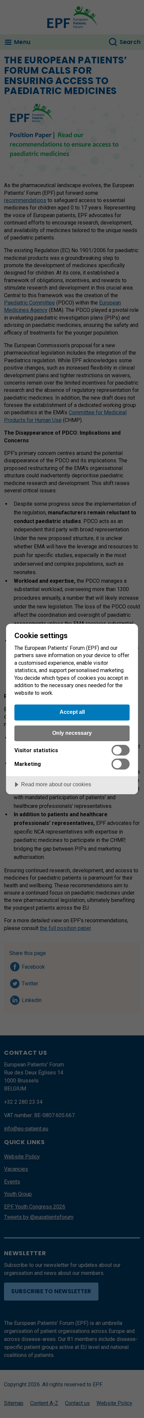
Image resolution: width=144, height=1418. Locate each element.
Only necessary (72, 733)
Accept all (72, 712)
